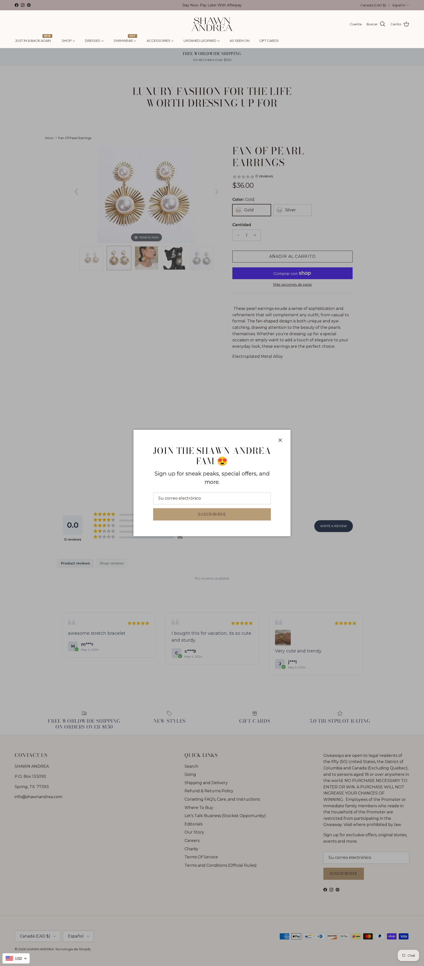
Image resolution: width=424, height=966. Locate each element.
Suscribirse (212, 514)
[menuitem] (33, 41)
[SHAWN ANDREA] (212, 24)
